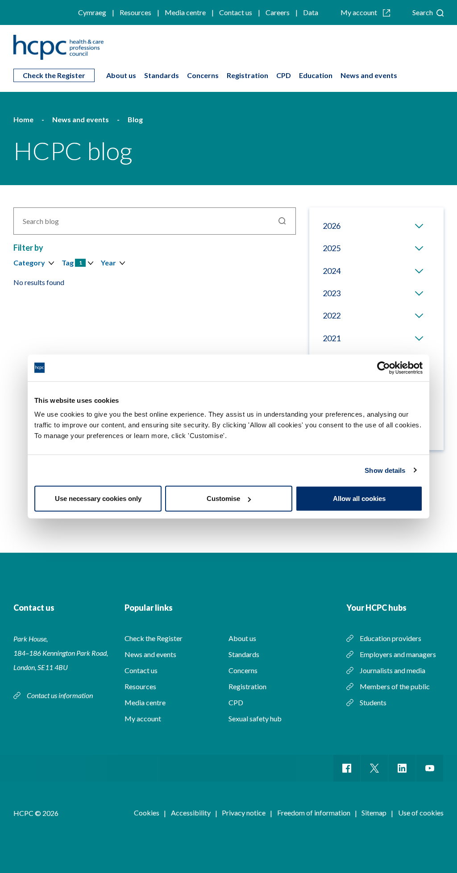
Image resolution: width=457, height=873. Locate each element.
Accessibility (191, 812)
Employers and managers (398, 654)
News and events (369, 75)
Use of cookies (421, 812)
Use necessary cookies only (98, 498)
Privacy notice (244, 812)
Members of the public (395, 686)
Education (315, 75)
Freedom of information (313, 812)
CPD (283, 75)
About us (121, 75)
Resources (135, 12)
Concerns (203, 75)
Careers (278, 12)
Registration (247, 75)
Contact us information (60, 695)
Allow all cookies (359, 498)
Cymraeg (92, 12)
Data (310, 12)
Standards (161, 75)
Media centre (185, 12)
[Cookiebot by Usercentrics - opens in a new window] (384, 367)
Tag (72, 262)
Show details (385, 470)
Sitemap (373, 812)
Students (373, 702)
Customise (223, 498)
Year (108, 262)
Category (29, 262)
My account (359, 12)
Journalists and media (392, 670)
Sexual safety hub (255, 718)
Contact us (235, 12)
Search (423, 12)
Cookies (146, 812)
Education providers (390, 638)
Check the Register (54, 75)
